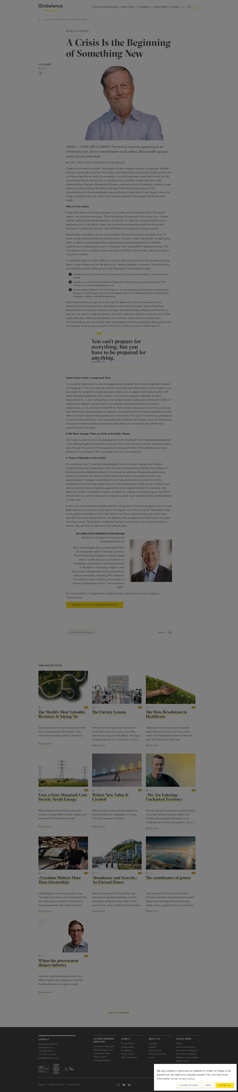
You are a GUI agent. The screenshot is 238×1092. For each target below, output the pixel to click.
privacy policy (186, 1078)
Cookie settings (189, 1085)
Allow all (225, 1085)
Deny (208, 1085)
